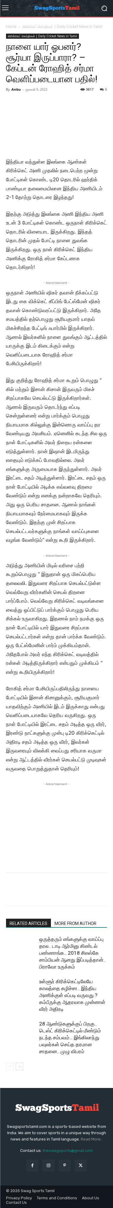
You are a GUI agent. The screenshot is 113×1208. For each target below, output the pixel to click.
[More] (67, 893)
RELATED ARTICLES (28, 923)
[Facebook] (12, 893)
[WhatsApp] (54, 893)
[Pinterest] (40, 893)
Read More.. (91, 1139)
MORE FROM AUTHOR (75, 923)
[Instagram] (48, 1165)
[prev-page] (10, 1066)
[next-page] (19, 1066)
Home (11, 26)
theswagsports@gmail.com (67, 1150)
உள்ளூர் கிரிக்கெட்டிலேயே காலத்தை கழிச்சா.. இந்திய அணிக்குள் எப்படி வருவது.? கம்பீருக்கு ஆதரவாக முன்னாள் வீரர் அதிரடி (72, 995)
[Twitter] (26, 893)
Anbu (16, 89)
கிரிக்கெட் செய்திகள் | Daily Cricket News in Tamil (62, 26)
